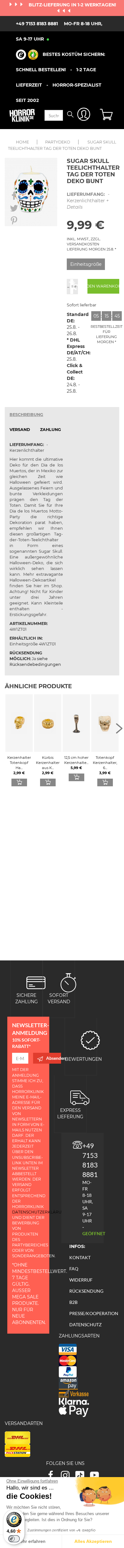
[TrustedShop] (27, 55)
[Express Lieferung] (79, 1097)
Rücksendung (86, 1291)
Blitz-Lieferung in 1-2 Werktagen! (72, 5)
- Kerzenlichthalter (88, 200)
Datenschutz (85, 1324)
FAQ (73, 1268)
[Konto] (83, 115)
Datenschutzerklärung (40, 1212)
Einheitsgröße (85, 264)
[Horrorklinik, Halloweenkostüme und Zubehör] (22, 115)
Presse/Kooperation (93, 1313)
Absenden (53, 1058)
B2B (73, 1302)
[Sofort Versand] (68, 982)
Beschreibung (26, 414)
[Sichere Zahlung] (35, 982)
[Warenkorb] (107, 115)
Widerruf (81, 1279)
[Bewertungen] (90, 1040)
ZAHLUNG (50, 429)
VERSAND (20, 429)
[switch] (14, 1538)
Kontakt (80, 1257)
